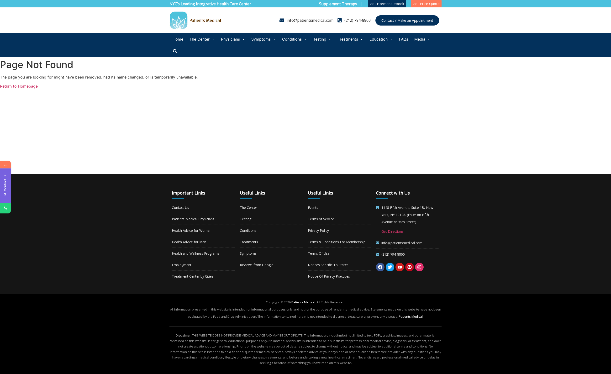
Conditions (292, 39)
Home (178, 39)
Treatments (348, 39)
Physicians (230, 39)
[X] (390, 267)
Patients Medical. (303, 302)
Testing (319, 39)
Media (419, 39)
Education (378, 39)
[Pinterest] (409, 267)
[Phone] (5, 208)
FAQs (403, 39)
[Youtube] (399, 267)
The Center (200, 39)
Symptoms (261, 39)
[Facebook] (380, 267)
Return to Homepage (19, 86)
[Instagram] (419, 267)
